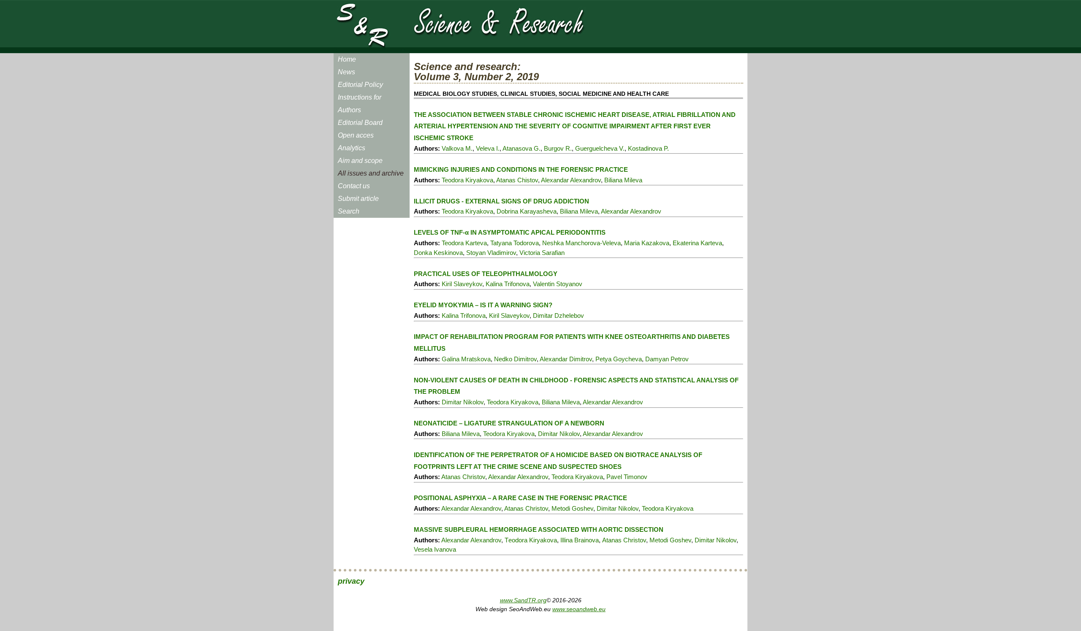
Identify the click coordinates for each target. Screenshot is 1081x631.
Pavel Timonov (626, 476)
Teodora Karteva (464, 242)
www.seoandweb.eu (579, 609)
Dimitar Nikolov (462, 402)
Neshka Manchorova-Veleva (581, 242)
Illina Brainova (579, 540)
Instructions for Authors (359, 104)
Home (347, 59)
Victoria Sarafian (542, 252)
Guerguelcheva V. (600, 148)
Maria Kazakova (646, 242)
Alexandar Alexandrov (571, 180)
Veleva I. (488, 148)
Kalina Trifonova (508, 283)
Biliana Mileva (623, 180)
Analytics (351, 148)
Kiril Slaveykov (462, 283)
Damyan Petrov (667, 359)
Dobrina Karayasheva (527, 211)
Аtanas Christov (624, 540)
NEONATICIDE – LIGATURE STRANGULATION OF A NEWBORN (509, 423)
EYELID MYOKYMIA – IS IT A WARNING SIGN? (483, 305)
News (346, 72)
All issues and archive (371, 173)
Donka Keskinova (438, 252)
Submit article (358, 198)
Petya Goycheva (618, 359)
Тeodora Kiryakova (531, 540)
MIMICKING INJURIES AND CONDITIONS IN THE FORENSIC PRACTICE (521, 169)
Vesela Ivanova (435, 549)
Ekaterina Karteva (697, 242)
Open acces (356, 135)
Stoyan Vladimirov (491, 252)
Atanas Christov (463, 476)
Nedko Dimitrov (515, 359)
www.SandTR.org (523, 600)
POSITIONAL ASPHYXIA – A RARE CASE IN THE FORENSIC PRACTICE (520, 497)
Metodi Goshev (572, 508)
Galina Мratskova (466, 359)
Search (348, 211)
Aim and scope (360, 160)
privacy (351, 581)
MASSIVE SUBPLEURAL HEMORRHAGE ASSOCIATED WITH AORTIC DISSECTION (538, 529)
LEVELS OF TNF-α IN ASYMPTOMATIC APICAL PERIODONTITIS (510, 232)
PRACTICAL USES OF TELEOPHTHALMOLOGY (485, 273)
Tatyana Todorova (514, 242)
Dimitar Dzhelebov (558, 315)
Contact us (354, 186)
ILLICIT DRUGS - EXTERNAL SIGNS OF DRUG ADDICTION (501, 201)
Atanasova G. (521, 148)
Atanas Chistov (517, 180)
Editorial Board (360, 122)
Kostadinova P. (648, 148)
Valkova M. (457, 148)
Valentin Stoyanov (557, 283)
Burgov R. (558, 148)
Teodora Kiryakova (467, 180)
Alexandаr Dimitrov (566, 359)
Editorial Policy (360, 84)
